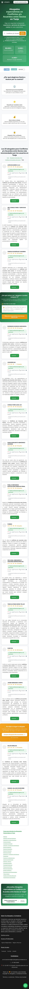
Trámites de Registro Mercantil (9, 875)
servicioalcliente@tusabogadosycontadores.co (14, 959)
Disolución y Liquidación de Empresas (11, 854)
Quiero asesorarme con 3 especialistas (14, 901)
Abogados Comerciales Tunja (16, 157)
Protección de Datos (7, 866)
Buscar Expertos (22, 33)
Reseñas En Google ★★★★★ (14, 59)
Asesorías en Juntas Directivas (9, 840)
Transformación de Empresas (9, 877)
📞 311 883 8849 (14, 962)
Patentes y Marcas (7, 861)
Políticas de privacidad (20, 977)
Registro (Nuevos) (17, 942)
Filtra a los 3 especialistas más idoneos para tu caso (14, 316)
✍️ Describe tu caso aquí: (9, 303)
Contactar (14, 200)
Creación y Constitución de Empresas (11, 845)
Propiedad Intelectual (7, 865)
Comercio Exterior (7, 842)
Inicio (8, 157)
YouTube (9, 951)
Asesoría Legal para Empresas (9, 838)
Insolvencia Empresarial (8, 859)
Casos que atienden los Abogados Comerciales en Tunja (12, 832)
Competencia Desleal (7, 843)
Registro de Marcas (7, 870)
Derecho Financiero (7, 850)
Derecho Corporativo (7, 849)
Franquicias (5, 856)
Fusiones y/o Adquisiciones (9, 858)
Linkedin (14, 951)
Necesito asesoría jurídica (20, 2)
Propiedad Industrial (7, 863)
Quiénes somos (5, 935)
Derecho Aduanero (7, 847)
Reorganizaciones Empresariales (10, 872)
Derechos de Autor (7, 852)
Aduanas (5, 836)
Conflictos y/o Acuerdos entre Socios (13, 160)
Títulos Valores (6, 874)
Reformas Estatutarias (7, 868)
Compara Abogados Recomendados (13, 734)
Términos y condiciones (8, 977)
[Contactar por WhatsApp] (25, 985)
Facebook (3, 951)
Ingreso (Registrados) (6, 942)
